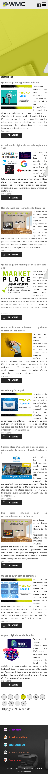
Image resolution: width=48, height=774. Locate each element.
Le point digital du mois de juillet (18, 635)
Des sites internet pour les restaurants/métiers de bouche (24, 514)
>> (23, 703)
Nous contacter (21, 768)
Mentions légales (24, 771)
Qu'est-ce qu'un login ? (12, 390)
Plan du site (35, 768)
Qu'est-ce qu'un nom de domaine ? (18, 576)
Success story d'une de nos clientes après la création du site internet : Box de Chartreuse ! (24, 450)
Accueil (10, 768)
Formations (14, 760)
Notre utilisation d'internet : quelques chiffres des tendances (24, 329)
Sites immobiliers (17, 737)
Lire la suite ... (13, 380)
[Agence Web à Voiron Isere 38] (13, 6)
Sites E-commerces (18, 752)
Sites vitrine (14, 729)
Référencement (16, 745)
